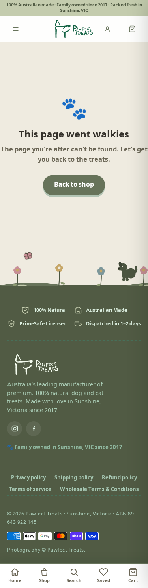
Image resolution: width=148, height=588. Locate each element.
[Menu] (15, 29)
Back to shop (74, 185)
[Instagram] (14, 428)
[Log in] (112, 29)
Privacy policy (28, 477)
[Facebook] (33, 428)
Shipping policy (73, 477)
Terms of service (30, 489)
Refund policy (119, 477)
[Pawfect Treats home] (74, 29)
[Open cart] (132, 29)
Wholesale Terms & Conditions (99, 489)
